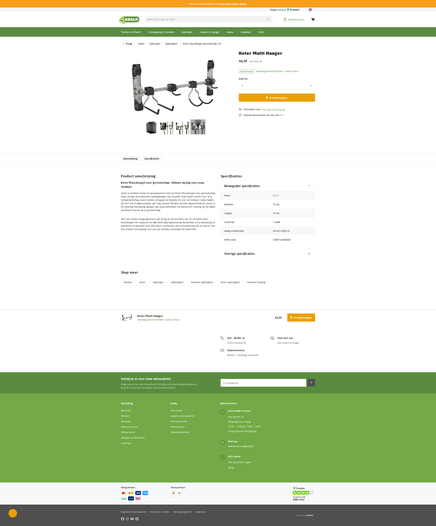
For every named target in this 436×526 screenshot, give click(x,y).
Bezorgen (126, 421)
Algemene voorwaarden (133, 511)
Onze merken (177, 426)
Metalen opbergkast (202, 282)
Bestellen (126, 410)
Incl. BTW (254, 61)
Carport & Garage (209, 32)
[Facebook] (122, 519)
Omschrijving (130, 158)
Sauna (230, 32)
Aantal (243, 78)
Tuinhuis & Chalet (131, 32)
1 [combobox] (242, 85)
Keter (276, 195)
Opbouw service (129, 426)
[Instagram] (127, 519)
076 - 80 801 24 (236, 337)
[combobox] (208, 19)
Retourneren (128, 432)
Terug (128, 43)
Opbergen (187, 32)
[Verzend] (268, 19)
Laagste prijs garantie (182, 415)
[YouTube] (132, 519)
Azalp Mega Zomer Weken (232, 3)
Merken (128, 282)
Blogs (231, 467)
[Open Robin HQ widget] (13, 513)
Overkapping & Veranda (161, 32)
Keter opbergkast (230, 282)
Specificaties (151, 158)
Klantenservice (236, 350)
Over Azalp (176, 410)
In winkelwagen (278, 97)
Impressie (201, 511)
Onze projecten (178, 421)
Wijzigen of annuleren (133, 437)
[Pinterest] (137, 519)
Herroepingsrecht (182, 511)
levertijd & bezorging (273, 109)
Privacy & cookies (159, 511)
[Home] (129, 19)
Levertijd (126, 443)
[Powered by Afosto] (305, 515)
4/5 (281, 114)
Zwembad (246, 32)
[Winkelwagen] (313, 19)
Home (141, 43)
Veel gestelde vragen (239, 462)
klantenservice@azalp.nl (241, 446)
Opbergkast (171, 43)
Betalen (125, 415)
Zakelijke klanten (179, 432)
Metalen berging (256, 282)
